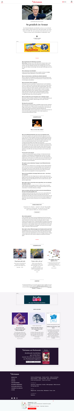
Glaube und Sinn (45, 377)
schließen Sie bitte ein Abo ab (42, 285)
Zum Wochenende (15, 382)
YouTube (12, 398)
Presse (51, 390)
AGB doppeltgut (49, 384)
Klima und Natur (34, 378)
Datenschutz (39, 384)
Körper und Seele (42, 378)
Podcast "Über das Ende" (37, 325)
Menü (2, 2)
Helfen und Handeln (54, 377)
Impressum (33, 384)
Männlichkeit (20, 325)
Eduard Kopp (18, 267)
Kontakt (44, 384)
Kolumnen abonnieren (16, 384)
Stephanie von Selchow (37, 38)
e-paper (13, 389)
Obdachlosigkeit (37, 127)
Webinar (13, 380)
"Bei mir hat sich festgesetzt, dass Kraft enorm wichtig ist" (20, 329)
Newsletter (14, 377)
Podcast (13, 379)
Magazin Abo (33, 390)
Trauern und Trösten (46, 380)
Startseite (33, 4)
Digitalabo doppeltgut (16, 386)
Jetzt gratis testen (32, 408)
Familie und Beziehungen (36, 377)
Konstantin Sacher (36, 338)
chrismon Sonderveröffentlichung (53, 324)
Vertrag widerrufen (35, 386)
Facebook (33, 288)
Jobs (54, 390)
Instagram (49, 287)
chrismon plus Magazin (16, 388)
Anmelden (71, 2)
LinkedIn (38, 288)
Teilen (37, 58)
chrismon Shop (40, 390)
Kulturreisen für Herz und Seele (53, 327)
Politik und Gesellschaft (36, 380)
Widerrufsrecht (57, 384)
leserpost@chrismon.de (34, 287)
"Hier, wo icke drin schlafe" (37, 129)
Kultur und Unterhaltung (52, 378)
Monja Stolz (18, 338)
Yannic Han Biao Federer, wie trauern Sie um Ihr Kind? (37, 329)
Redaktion (33, 395)
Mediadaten (46, 390)
